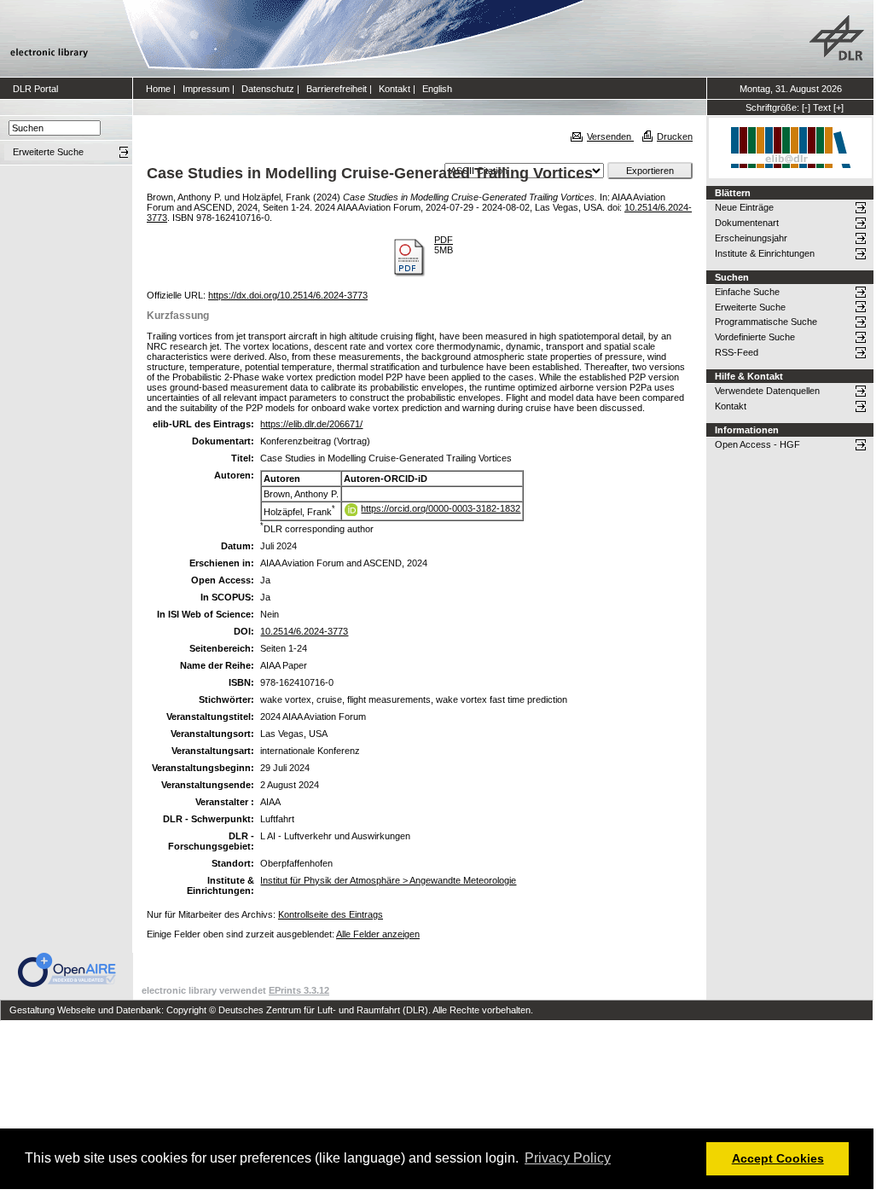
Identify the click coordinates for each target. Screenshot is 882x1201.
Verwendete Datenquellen (767, 391)
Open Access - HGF (757, 444)
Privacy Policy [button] (568, 1158)
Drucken (675, 136)
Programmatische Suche (766, 321)
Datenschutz (267, 89)
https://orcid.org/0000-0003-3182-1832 (440, 508)
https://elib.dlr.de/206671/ (311, 424)
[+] (838, 107)
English (437, 89)
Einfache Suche (747, 292)
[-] (806, 107)
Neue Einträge (744, 207)
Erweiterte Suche (750, 307)
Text (822, 107)
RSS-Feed (736, 352)
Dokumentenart (747, 223)
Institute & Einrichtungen (765, 253)
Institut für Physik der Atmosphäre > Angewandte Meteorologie (388, 880)
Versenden (610, 136)
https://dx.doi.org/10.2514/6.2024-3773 (288, 295)
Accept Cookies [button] (778, 1158)
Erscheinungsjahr (751, 238)
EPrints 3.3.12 (299, 990)
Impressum (206, 89)
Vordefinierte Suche (755, 337)
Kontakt (394, 89)
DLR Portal (35, 89)
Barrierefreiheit (336, 89)
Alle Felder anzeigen (378, 934)
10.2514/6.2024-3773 (304, 631)
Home (158, 89)
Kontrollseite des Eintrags (330, 914)
